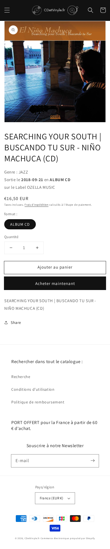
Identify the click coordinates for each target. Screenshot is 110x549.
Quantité (11, 236)
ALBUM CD (20, 224)
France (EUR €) (51, 498)
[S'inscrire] (92, 460)
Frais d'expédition (37, 205)
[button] (7, 10)
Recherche (20, 376)
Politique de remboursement (38, 402)
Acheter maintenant (55, 283)
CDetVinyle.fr (32, 538)
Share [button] (16, 322)
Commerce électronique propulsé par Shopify (68, 538)
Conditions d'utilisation (32, 389)
